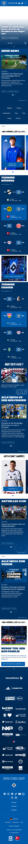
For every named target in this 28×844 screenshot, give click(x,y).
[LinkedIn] (12, 794)
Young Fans (10, 543)
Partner (18, 118)
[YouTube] (19, 794)
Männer (4, 91)
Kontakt (14, 810)
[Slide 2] (14, 495)
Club (23, 113)
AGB (22, 822)
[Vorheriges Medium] (19, 392)
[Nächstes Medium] (24, 392)
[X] (12, 797)
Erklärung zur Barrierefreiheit (14, 829)
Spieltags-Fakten (13, 91)
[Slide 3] (15, 495)
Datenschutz (16, 822)
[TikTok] (16, 794)
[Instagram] (8, 794)
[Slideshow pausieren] (25, 43)
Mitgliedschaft (6, 608)
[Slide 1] (13, 495)
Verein (9, 118)
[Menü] (26, 3)
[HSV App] (16, 797)
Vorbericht (11, 442)
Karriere (14, 806)
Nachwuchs (6, 113)
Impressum (8, 822)
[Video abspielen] (14, 375)
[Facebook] (4, 794)
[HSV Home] (4, 3)
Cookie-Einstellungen (14, 826)
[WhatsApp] (23, 794)
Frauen (18, 108)
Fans (16, 113)
